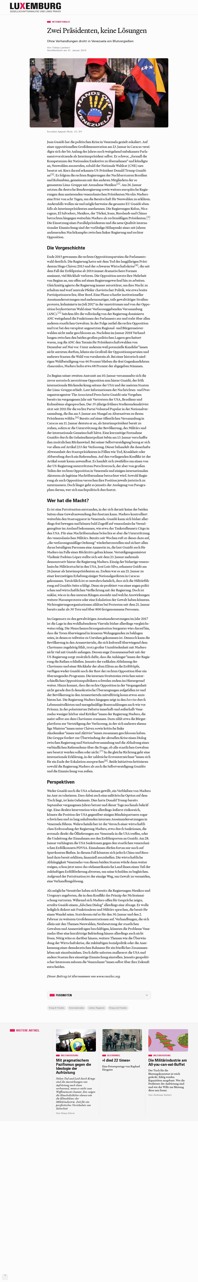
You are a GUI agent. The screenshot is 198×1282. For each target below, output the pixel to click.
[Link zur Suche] (160, 7)
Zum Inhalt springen (188, 2)
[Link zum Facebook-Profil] (173, 7)
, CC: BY (77, 132)
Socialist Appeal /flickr (60, 132)
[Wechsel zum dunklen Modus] (179, 7)
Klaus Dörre (68, 1113)
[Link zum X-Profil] (167, 7)
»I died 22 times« (116, 1061)
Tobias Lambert (61, 48)
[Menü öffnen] (185, 7)
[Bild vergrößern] (99, 92)
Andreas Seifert (162, 1095)
